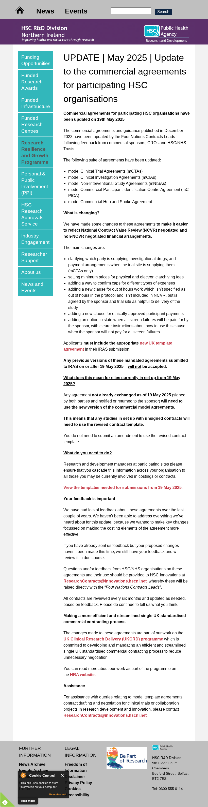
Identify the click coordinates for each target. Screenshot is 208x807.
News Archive (32, 764)
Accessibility (77, 795)
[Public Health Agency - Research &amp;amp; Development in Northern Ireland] (104, 41)
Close (63, 775)
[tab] (35, 60)
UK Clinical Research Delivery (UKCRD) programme (113, 639)
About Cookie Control (23, 775)
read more (28, 800)
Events (76, 11)
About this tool (57, 794)
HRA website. (83, 674)
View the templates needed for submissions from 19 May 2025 (122, 487)
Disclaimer (75, 776)
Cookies (73, 789)
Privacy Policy (78, 783)
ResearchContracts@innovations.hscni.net (105, 581)
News (45, 11)
